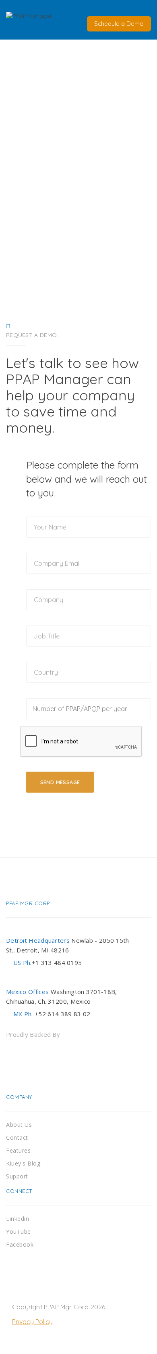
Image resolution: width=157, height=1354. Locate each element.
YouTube (18, 1231)
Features (18, 1150)
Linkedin (17, 1218)
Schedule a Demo (119, 23)
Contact (17, 1137)
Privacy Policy (32, 1322)
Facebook (19, 1244)
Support (17, 1176)
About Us (19, 1124)
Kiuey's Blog (23, 1163)
